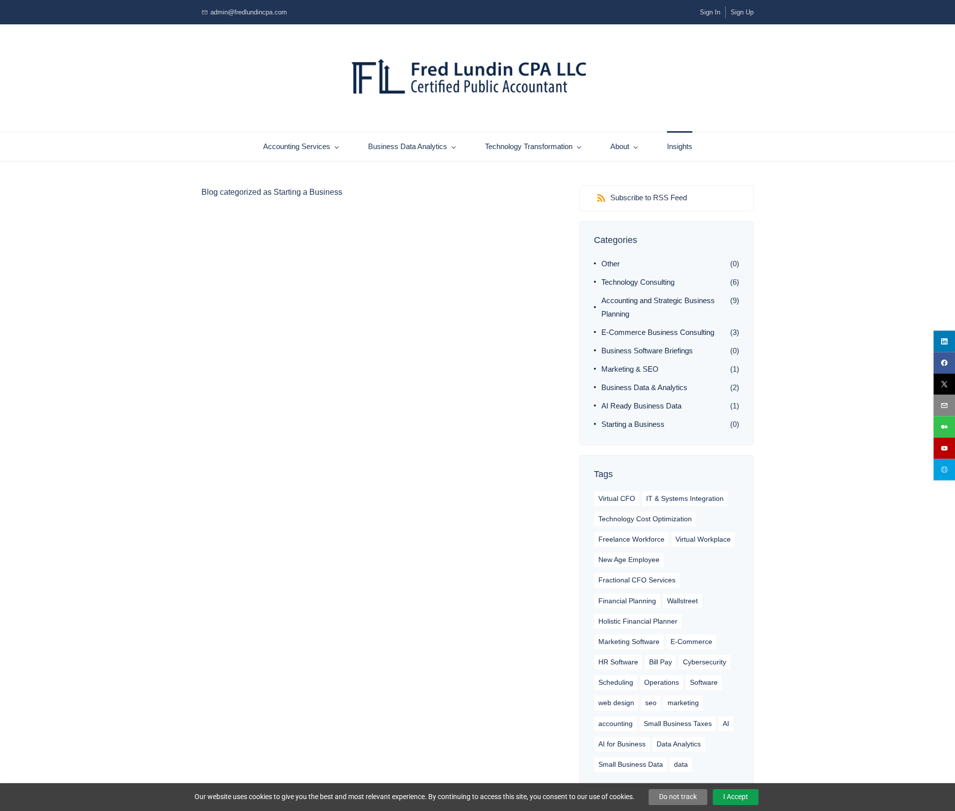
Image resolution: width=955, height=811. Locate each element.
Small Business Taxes (678, 724)
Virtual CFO (616, 498)
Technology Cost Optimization (645, 519)
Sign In (710, 12)
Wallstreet (682, 601)
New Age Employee (629, 560)
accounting (615, 724)
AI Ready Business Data (641, 406)
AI (726, 724)
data (681, 764)
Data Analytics (679, 744)
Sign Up (742, 12)
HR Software (618, 662)
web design (616, 703)
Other (610, 263)
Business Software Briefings (647, 350)
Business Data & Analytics (644, 387)
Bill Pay (660, 662)
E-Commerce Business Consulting (657, 332)
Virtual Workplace (703, 539)
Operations (661, 682)
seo (651, 703)
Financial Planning (627, 601)
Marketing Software (629, 642)
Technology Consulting (637, 282)
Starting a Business (633, 424)
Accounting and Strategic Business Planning (658, 307)
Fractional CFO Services (636, 580)
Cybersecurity (704, 662)
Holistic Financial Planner (637, 621)
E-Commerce (691, 642)
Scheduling (615, 682)
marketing (683, 703)
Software (704, 682)
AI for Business (622, 744)
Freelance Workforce (631, 539)
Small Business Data (630, 764)
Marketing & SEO (630, 369)
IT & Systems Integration (685, 498)
